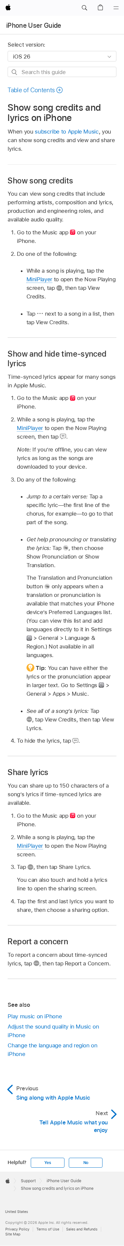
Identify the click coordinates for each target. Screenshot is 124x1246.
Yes (47, 1162)
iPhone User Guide (34, 25)
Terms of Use (47, 1229)
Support (28, 1181)
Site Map (13, 1234)
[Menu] (116, 8)
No (86, 1162)
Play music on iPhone (35, 1016)
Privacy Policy (17, 1229)
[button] (84, 8)
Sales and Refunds (82, 1229)
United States (16, 1211)
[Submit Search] (14, 72)
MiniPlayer (39, 279)
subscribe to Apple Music (67, 131)
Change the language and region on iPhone (52, 1049)
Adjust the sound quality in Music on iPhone (53, 1030)
